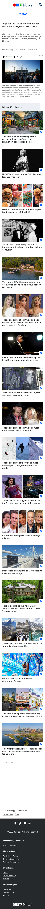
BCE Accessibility (10, 845)
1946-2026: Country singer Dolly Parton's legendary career (21, 175)
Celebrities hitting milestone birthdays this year (21, 537)
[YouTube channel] (25, 823)
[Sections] (4, 5)
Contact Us (22, 811)
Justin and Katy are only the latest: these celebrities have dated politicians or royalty (22, 247)
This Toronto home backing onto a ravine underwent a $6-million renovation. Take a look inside (19, 139)
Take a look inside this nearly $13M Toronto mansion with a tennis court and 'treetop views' (22, 608)
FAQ (30, 811)
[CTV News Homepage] (22, 5)
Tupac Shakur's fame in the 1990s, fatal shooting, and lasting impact (21, 394)
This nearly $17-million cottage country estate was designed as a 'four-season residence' (21, 285)
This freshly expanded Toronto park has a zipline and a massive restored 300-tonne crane (22, 751)
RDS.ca (6, 895)
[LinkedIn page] (30, 823)
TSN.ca (6, 879)
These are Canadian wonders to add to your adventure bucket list (22, 644)
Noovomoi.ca (8, 892)
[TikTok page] (20, 823)
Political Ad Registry (11, 862)
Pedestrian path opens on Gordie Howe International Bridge (22, 572)
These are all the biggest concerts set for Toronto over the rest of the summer (22, 501)
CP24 (5, 873)
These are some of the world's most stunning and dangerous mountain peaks (20, 465)
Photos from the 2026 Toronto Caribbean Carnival (17, 679)
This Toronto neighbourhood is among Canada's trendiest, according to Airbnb (22, 715)
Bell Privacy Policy (10, 856)
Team (17, 814)
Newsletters (8, 814)
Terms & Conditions (11, 859)
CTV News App (9, 811)
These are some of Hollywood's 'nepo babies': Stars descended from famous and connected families (21, 322)
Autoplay (20, 57)
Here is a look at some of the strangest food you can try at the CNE (21, 210)
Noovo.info (7, 889)
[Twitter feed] (15, 823)
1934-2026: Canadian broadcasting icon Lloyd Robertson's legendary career (21, 358)
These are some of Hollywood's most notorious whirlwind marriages (20, 429)
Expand (9, 57)
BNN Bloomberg (9, 876)
